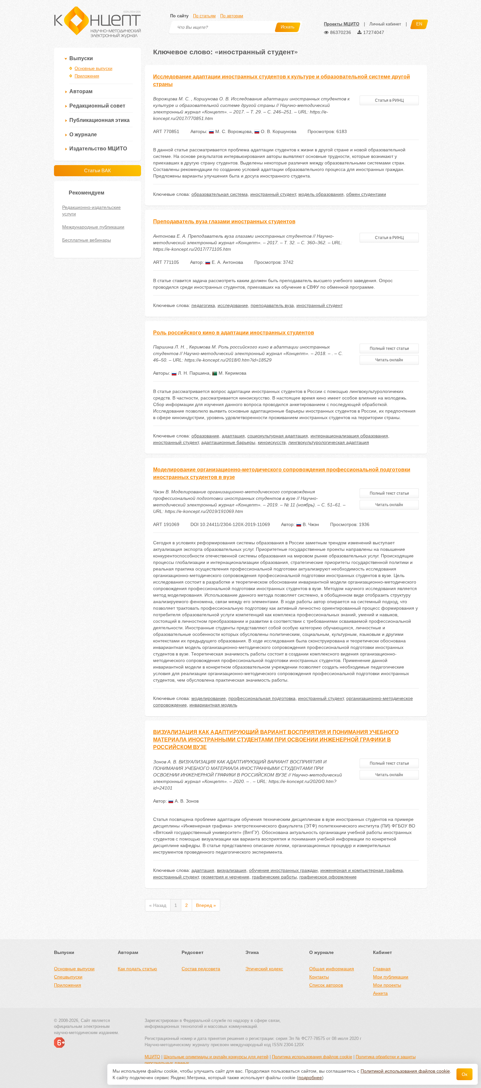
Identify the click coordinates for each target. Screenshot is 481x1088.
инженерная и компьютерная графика (361, 870)
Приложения (87, 76)
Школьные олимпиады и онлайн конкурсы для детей (216, 1056)
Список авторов (326, 985)
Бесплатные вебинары (86, 240)
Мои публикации (390, 976)
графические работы (274, 876)
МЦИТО (152, 1056)
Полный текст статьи (389, 348)
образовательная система (219, 194)
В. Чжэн (310, 524)
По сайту (179, 15)
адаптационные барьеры (228, 442)
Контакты (319, 976)
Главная (382, 968)
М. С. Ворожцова (233, 131)
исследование (233, 305)
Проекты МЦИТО (341, 24)
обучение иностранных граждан (283, 870)
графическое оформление (328, 876)
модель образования (321, 194)
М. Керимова (231, 373)
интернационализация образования (349, 435)
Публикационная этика (99, 120)
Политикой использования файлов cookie (405, 1071)
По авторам (231, 15)
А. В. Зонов (186, 801)
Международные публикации (93, 227)
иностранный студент (273, 194)
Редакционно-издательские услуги (91, 210)
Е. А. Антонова (226, 262)
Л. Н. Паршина (193, 373)
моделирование (208, 698)
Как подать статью (137, 968)
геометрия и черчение (225, 876)
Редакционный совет (97, 106)
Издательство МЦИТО (98, 148)
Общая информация (331, 968)
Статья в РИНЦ (389, 100)
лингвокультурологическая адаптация (328, 442)
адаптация (233, 435)
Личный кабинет (385, 24)
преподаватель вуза (272, 305)
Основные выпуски (93, 68)
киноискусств (272, 442)
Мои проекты (387, 985)
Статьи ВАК (97, 170)
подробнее (310, 1077)
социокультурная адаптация (277, 435)
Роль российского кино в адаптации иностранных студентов (233, 332)
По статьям (204, 15)
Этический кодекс (264, 968)
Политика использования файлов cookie (312, 1056)
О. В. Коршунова (277, 131)
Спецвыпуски (68, 976)
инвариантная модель (213, 704)
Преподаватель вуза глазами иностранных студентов (224, 221)
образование (205, 435)
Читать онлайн (389, 360)
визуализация (231, 870)
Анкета (380, 993)
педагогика (203, 305)
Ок (464, 1074)
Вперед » (206, 905)
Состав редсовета (201, 968)
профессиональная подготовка (261, 698)
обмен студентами (366, 194)
